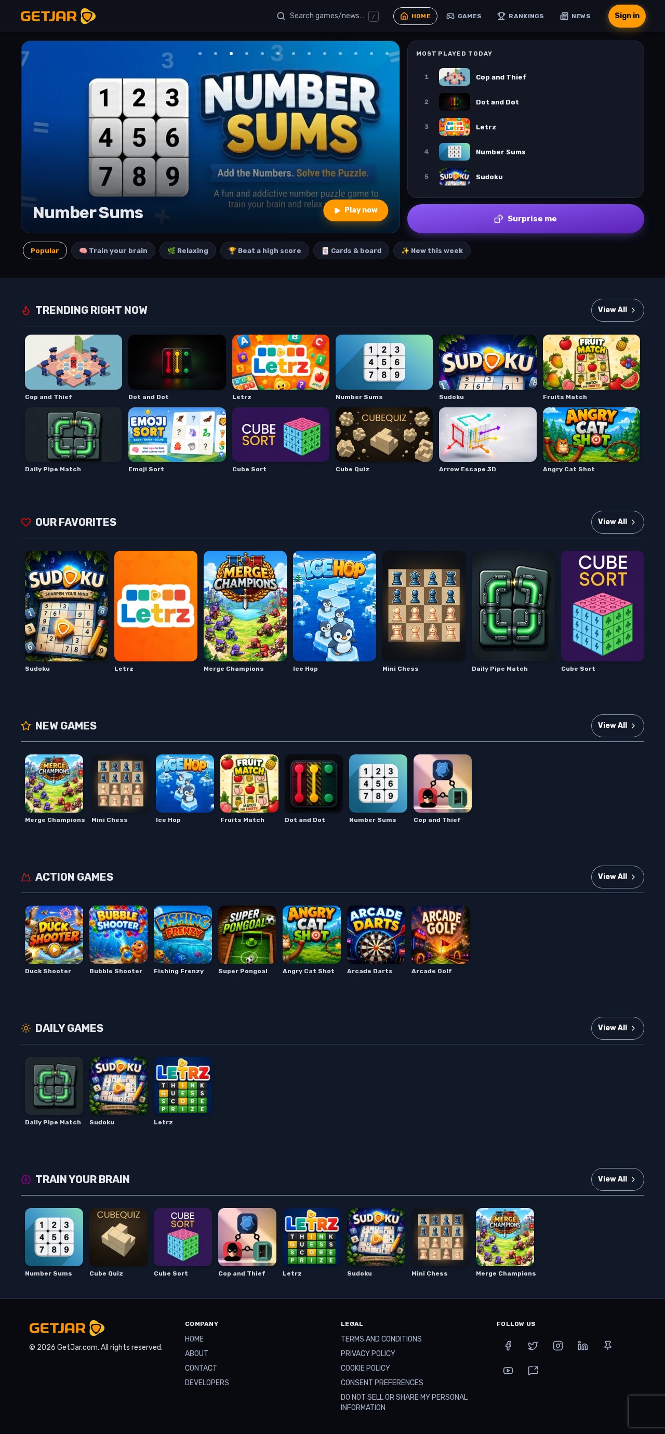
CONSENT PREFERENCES (382, 1382)
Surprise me (532, 218)
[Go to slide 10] (340, 53)
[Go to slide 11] (356, 53)
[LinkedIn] (582, 1345)
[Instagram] (558, 1345)
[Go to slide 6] (278, 53)
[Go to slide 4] (247, 53)
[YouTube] (508, 1370)
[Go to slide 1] (200, 53)
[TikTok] (533, 1370)
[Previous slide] (36, 137)
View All (612, 310)
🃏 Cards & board (351, 251)
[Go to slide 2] (215, 53)
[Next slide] (385, 137)
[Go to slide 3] (231, 53)
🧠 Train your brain (113, 251)
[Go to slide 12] (371, 53)
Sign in (627, 15)
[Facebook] (508, 1345)
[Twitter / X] (533, 1345)
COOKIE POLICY (365, 1368)
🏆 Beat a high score (264, 251)
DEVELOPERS (207, 1382)
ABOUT (196, 1353)
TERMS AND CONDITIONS (381, 1339)
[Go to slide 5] (262, 53)
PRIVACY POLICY (368, 1353)
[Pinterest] (607, 1345)
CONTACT (201, 1368)
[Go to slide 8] (309, 53)
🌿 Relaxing (187, 251)
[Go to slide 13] (387, 53)
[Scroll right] (632, 612)
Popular (45, 251)
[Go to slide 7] (293, 53)
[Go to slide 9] (324, 53)
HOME (194, 1339)
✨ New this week (432, 251)
